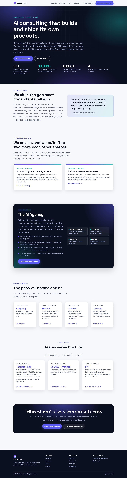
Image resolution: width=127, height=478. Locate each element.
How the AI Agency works (29, 261)
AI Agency (72, 466)
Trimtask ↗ (72, 461)
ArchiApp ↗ (73, 464)
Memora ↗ (72, 458)
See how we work (42, 58)
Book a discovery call (104, 3)
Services (54, 3)
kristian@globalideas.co (74, 426)
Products (62, 3)
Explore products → (75, 183)
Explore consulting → (24, 186)
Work (69, 3)
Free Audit (87, 3)
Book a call (96, 461)
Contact (76, 3)
